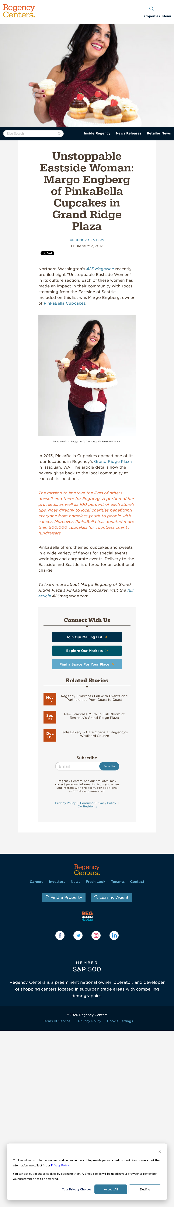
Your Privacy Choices (76, 1189)
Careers (36, 882)
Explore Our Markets (84, 651)
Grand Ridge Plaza (113, 461)
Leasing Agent (113, 897)
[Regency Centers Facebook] (60, 935)
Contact (137, 882)
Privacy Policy (60, 1165)
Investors (57, 882)
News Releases (128, 133)
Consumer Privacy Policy (98, 803)
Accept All (111, 1189)
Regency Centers (87, 240)
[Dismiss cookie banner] (159, 1152)
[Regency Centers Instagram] (96, 935)
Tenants (118, 882)
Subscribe (87, 758)
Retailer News (159, 133)
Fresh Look (95, 882)
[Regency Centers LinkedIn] (114, 935)
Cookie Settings (120, 1021)
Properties (151, 16)
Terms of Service (56, 1021)
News (75, 882)
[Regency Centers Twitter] (78, 935)
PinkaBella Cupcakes (64, 303)
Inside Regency (97, 133)
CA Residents (87, 806)
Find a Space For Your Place (84, 664)
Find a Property (65, 897)
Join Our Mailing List (84, 637)
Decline (145, 1189)
